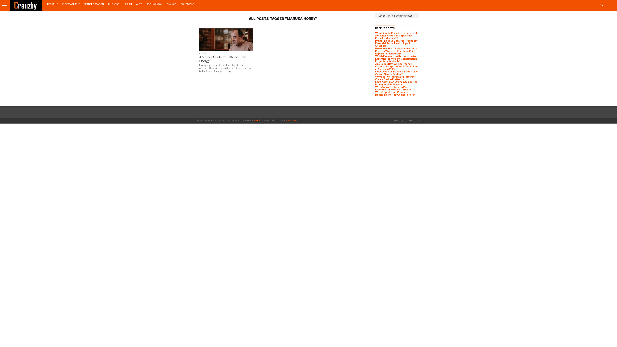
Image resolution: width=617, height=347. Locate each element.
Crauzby (257, 120)
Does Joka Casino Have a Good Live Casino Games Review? (396, 73)
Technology (154, 4)
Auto (139, 4)
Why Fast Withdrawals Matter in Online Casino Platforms (394, 78)
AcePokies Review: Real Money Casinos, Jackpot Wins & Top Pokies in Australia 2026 (396, 66)
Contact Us (187, 4)
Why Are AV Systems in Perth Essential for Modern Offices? (393, 88)
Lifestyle (52, 4)
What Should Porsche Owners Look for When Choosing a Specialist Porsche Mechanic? (396, 35)
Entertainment (71, 4)
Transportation (94, 4)
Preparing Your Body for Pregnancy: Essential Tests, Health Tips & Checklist (396, 43)
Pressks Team (291, 120)
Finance (171, 4)
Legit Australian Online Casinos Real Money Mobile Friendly (396, 83)
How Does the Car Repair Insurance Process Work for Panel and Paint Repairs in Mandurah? (396, 51)
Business (113, 4)
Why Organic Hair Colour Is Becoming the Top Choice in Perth (395, 93)
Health (128, 4)
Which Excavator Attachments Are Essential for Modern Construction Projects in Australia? (396, 58)
